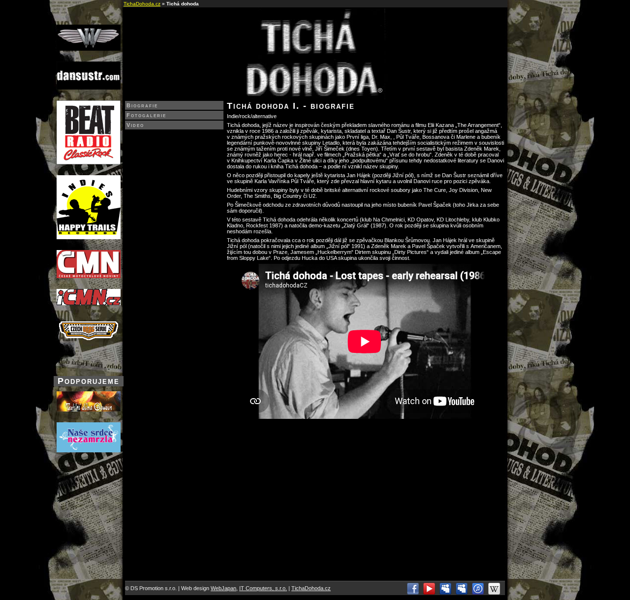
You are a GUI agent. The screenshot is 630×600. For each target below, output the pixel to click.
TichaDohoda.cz (142, 3)
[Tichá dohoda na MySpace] (445, 593)
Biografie (142, 105)
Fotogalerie (146, 115)
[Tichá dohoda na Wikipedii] (494, 593)
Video (135, 125)
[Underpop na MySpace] (462, 593)
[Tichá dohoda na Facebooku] (413, 593)
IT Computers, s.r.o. (263, 588)
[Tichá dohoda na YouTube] (429, 593)
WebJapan (223, 588)
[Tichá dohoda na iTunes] (478, 593)
